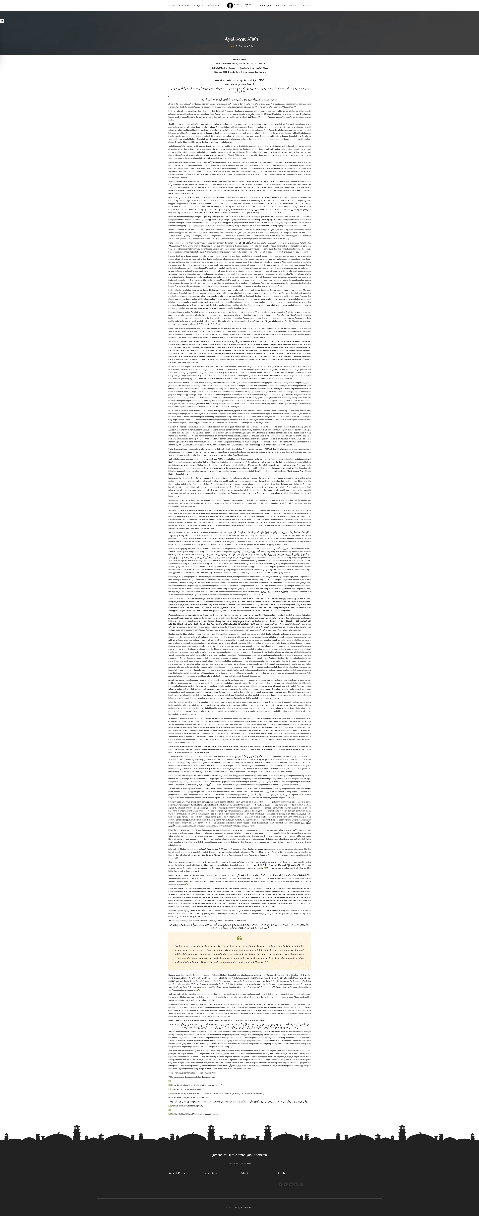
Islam (172, 5)
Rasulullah (213, 5)
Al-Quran (199, 5)
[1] (169, 1081)
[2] (293, 798)
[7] (231, 1046)
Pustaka (293, 5)
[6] (169, 1110)
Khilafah (280, 5)
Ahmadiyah (184, 5)
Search (306, 5)
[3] (169, 1089)
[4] (187, 884)
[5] (267, 962)
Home (232, 46)
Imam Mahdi (265, 5)
